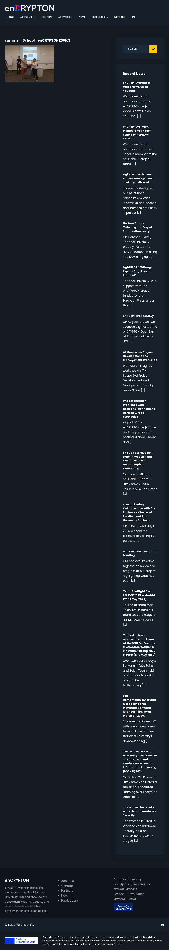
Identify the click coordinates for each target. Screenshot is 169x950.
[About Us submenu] (34, 17)
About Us (26, 17)
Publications (70, 901)
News (65, 896)
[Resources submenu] (107, 17)
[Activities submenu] (72, 17)
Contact (67, 886)
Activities (64, 17)
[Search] (153, 49)
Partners (67, 891)
